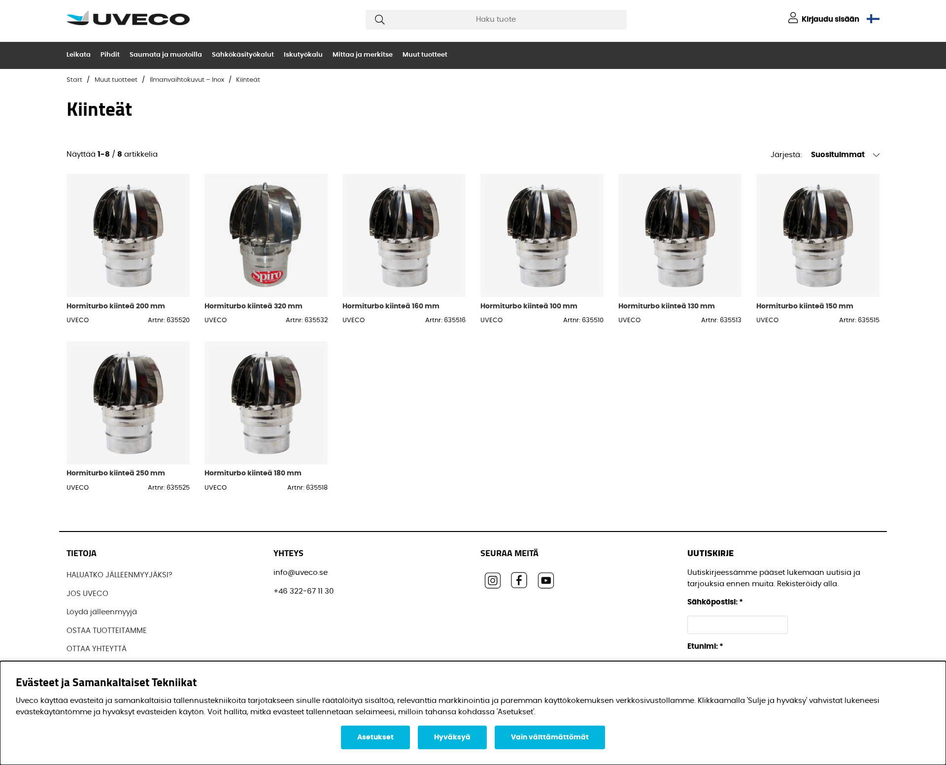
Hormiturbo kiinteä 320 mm (253, 306)
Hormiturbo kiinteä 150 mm (804, 306)
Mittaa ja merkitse (363, 55)
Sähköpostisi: (715, 602)
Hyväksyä (452, 737)
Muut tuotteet (425, 55)
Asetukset (375, 737)
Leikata (79, 55)
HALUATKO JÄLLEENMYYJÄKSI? (119, 575)
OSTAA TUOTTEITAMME (107, 630)
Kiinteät (248, 80)
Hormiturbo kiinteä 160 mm (390, 306)
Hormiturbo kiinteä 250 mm (116, 473)
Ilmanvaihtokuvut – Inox (187, 80)
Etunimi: (705, 646)
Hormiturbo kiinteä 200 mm (116, 306)
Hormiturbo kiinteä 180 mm (253, 473)
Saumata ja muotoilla (166, 55)
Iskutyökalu (303, 55)
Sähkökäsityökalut (243, 55)
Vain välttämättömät (550, 737)
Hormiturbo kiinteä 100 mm (528, 306)
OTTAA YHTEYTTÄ (97, 649)
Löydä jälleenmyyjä (102, 612)
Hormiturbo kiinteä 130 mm (666, 306)
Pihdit (110, 55)
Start (74, 80)
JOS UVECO (87, 594)
